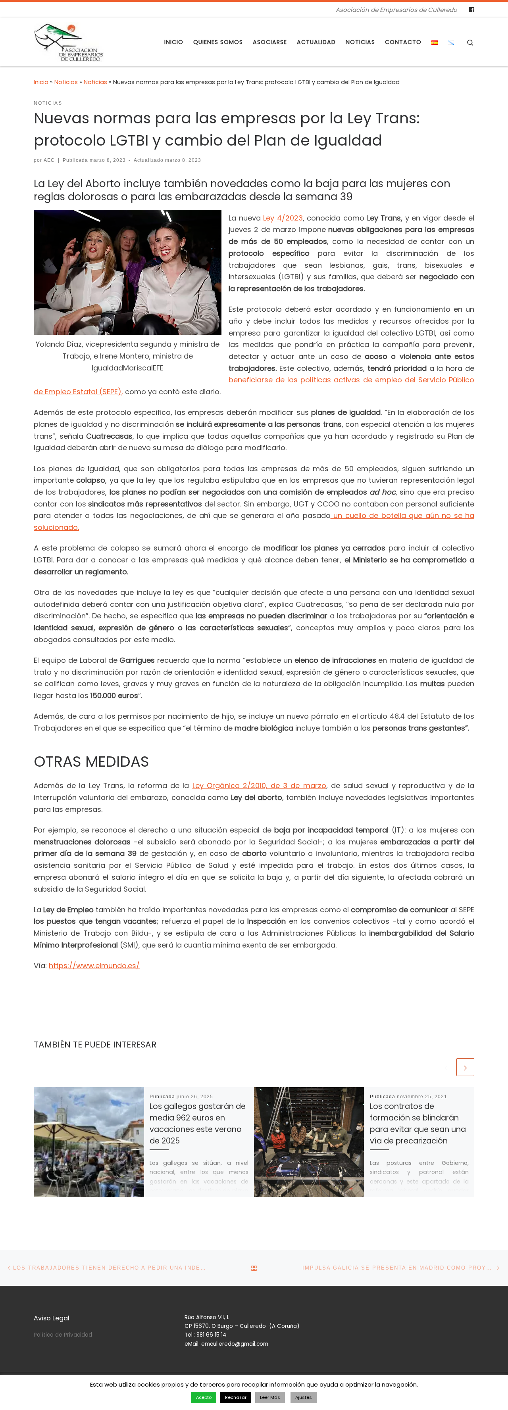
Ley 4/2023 (283, 218)
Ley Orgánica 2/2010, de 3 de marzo (259, 785)
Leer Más (270, 1397)
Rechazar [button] (235, 1397)
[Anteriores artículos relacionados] (446, 1067)
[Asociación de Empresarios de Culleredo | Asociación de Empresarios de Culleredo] (69, 41)
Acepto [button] (204, 1397)
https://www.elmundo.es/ (94, 966)
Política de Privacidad (63, 1335)
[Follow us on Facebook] (471, 9)
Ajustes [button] (303, 1397)
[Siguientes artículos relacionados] (465, 1067)
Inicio (41, 82)
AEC (49, 160)
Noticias (66, 82)
